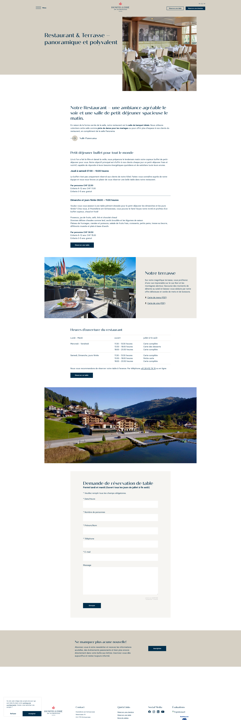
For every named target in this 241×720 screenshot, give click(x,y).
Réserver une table (175, 8)
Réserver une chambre (195, 8)
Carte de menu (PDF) (157, 297)
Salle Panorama (88, 138)
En (204, 3)
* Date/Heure (89, 499)
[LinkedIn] (158, 712)
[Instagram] (154, 712)
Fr (202, 3)
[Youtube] (162, 712)
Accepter (32, 714)
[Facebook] (149, 712)
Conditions (155, 599)
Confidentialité (149, 599)
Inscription (157, 648)
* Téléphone (88, 538)
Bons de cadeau (123, 718)
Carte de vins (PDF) (156, 303)
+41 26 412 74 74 (148, 368)
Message (87, 565)
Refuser (13, 714)
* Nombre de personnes (94, 512)
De (199, 3)
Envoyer (92, 605)
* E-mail (86, 552)
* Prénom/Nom (90, 525)
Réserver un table (81, 375)
